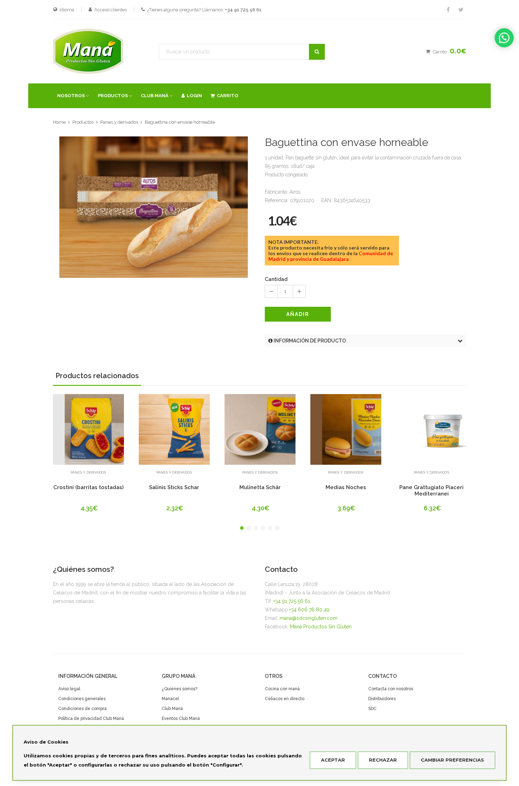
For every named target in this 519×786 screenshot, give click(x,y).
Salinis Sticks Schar (174, 487)
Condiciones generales (82, 698)
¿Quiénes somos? (179, 688)
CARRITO (226, 95)
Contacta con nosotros (390, 688)
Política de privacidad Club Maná (91, 718)
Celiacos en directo (284, 698)
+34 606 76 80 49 (309, 609)
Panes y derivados (119, 122)
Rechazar (383, 760)
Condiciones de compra (82, 708)
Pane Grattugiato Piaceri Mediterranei (431, 490)
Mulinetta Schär (260, 487)
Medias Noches (346, 487)
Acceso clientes (110, 9)
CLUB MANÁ (154, 95)
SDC (372, 708)
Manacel (170, 698)
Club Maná (172, 708)
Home (59, 122)
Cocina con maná (282, 688)
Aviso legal (69, 688)
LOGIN (193, 95)
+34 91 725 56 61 (291, 601)
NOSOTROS (71, 95)
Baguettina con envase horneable (180, 122)
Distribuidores (382, 698)
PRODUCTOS (113, 95)
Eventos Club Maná (181, 718)
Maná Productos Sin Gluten (321, 626)
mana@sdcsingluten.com (309, 618)
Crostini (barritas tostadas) (88, 487)
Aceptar (333, 760)
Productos (83, 122)
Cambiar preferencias (452, 760)
